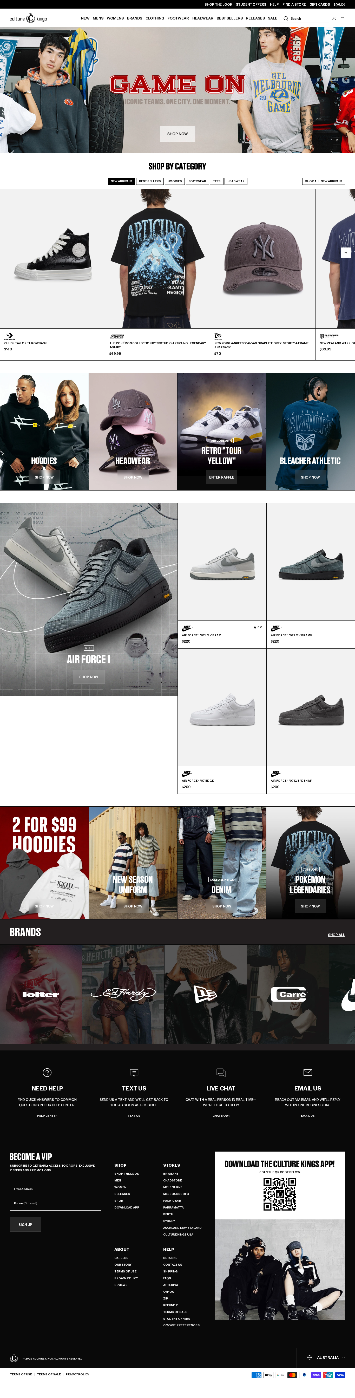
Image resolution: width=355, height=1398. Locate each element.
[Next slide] (346, 252)
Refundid (171, 1305)
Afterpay (170, 1285)
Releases (255, 18)
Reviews (121, 1285)
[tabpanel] (177, 275)
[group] (41, 994)
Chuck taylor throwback (25, 343)
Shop (120, 1165)
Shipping (170, 1271)
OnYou (168, 1291)
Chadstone (172, 1180)
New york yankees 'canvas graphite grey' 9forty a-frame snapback (261, 345)
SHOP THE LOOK (218, 4)
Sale (272, 18)
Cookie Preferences (181, 1325)
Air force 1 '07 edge (198, 781)
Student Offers (176, 1318)
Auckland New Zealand (182, 1227)
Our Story (123, 1264)
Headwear (202, 18)
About (121, 1249)
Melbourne (172, 1187)
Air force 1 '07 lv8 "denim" (291, 781)
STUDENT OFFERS (251, 4)
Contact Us (172, 1264)
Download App (126, 1207)
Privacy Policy (126, 1278)
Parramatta (173, 1207)
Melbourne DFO (176, 1194)
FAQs (167, 1278)
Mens (98, 18)
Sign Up (25, 1224)
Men (117, 1180)
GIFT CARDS (320, 4)
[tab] (121, 181)
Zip (165, 1298)
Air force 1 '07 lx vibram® (291, 635)
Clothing (155, 18)
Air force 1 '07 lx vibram (201, 635)
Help (168, 1249)
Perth (168, 1214)
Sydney (169, 1221)
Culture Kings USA (178, 1234)
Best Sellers (230, 18)
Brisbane (170, 1173)
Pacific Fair (172, 1200)
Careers (121, 1258)
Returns (170, 1258)
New (85, 18)
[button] (342, 18)
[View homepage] (28, 17)
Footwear (178, 18)
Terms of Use (125, 1271)
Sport (119, 1200)
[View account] (334, 18)
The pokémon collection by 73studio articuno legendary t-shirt (157, 345)
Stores (171, 1165)
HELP (274, 4)
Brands (134, 18)
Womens (115, 18)
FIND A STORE (294, 4)
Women (120, 1187)
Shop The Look (126, 1173)
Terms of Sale (175, 1312)
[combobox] (304, 18)
